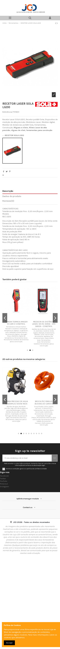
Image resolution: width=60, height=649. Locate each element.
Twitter (3, 478)
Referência (7, 112)
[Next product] (57, 23)
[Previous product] (56, 23)
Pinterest (4, 484)
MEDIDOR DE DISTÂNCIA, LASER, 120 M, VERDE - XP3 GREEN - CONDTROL (17, 324)
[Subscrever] (54, 458)
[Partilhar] (3, 171)
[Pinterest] (10, 171)
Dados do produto (11, 196)
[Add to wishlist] (14, 318)
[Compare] (18, 318)
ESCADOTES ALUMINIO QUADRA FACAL (22, 402)
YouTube (3, 481)
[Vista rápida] (22, 318)
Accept (9, 643)
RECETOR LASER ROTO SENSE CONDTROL (45, 323)
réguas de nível (18, 130)
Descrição (7, 191)
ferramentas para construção (39, 130)
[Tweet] (7, 171)
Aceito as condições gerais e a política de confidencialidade (26, 469)
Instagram (4, 486)
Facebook (4, 476)
